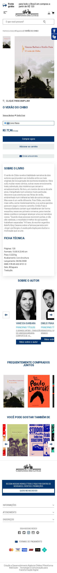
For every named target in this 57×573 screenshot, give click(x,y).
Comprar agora (28, 139)
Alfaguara (18, 31)
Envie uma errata (30, 156)
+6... (29, 336)
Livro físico (14, 123)
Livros (11, 31)
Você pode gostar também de (28, 417)
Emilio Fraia (21, 115)
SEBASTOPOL (46, 331)
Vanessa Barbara (8, 115)
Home (5, 31)
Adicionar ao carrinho (29, 146)
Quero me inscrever (28, 491)
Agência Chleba (35, 565)
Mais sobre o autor (28, 342)
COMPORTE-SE (21, 336)
